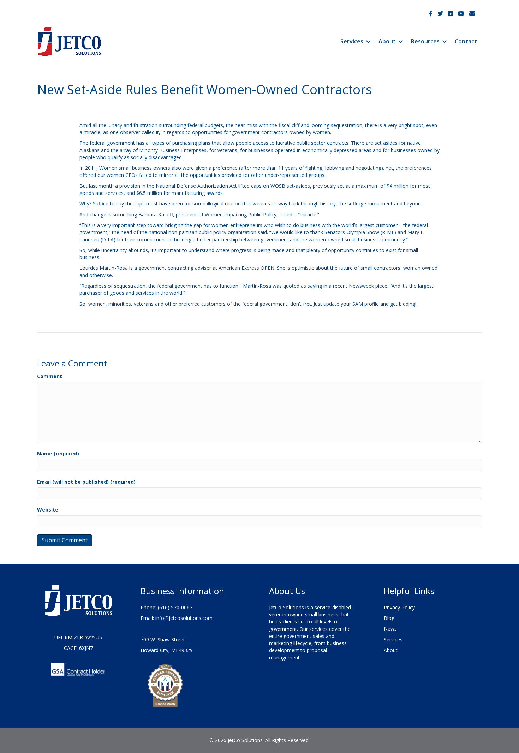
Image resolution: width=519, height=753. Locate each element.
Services (351, 41)
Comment (49, 376)
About (387, 41)
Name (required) (58, 453)
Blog (389, 618)
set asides (386, 142)
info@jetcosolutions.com (184, 618)
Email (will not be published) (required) (86, 481)
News (390, 628)
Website (47, 509)
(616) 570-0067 (175, 607)
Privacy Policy (399, 607)
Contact (466, 41)
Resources (425, 41)
